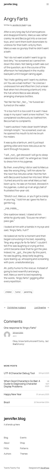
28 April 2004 (18, 332)
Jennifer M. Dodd (19, 25)
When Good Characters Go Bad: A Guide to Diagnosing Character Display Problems (22, 384)
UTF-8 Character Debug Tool (19, 373)
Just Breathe (40, 307)
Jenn (15, 336)
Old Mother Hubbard (16, 307)
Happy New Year (12, 394)
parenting (28, 292)
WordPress (45, 468)
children (8, 292)
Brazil (7, 402)
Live (29, 25)
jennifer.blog (10, 4)
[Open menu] (47, 4)
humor (18, 292)
